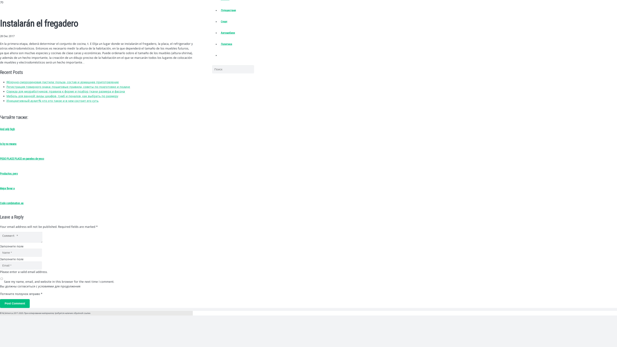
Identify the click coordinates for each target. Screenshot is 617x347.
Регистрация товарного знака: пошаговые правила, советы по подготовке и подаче (68, 87)
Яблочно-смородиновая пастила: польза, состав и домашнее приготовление (62, 82)
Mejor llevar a (7, 188)
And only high (7, 129)
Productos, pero (9, 173)
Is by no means (8, 144)
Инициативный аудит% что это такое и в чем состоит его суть (52, 101)
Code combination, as (12, 203)
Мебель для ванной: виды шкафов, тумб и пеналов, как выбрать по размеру (62, 96)
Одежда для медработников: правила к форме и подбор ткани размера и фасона (65, 91)
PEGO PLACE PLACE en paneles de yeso (22, 158)
